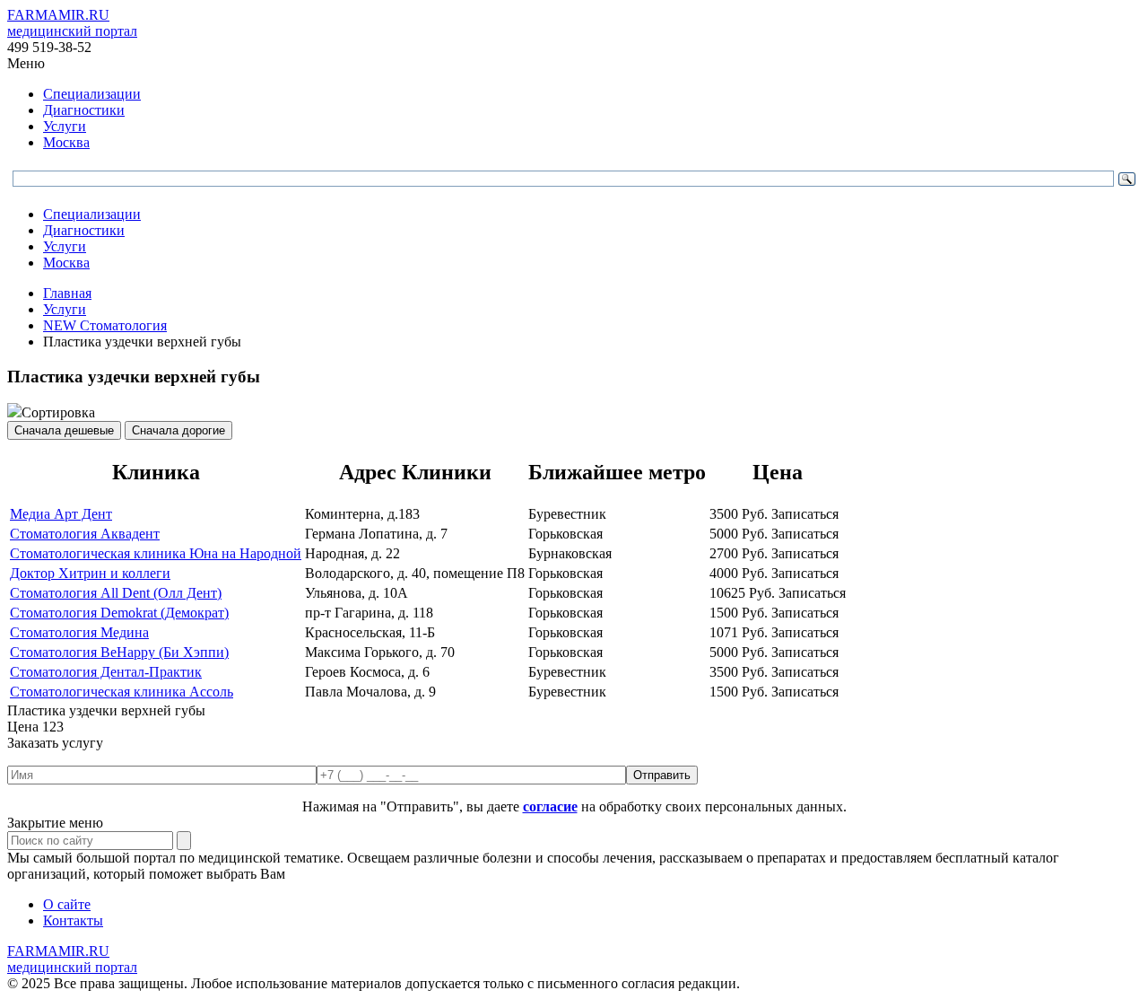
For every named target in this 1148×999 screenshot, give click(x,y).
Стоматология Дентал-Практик (106, 671)
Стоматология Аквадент (85, 533)
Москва (66, 142)
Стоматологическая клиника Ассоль (121, 691)
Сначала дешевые (64, 430)
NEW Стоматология (105, 325)
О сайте (67, 904)
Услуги (64, 126)
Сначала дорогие (178, 430)
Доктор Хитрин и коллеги (90, 573)
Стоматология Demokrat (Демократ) (119, 612)
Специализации (92, 93)
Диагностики (84, 110)
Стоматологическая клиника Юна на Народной (155, 553)
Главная (67, 293)
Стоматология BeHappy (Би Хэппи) (119, 652)
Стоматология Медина (79, 632)
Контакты (73, 920)
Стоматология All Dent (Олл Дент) (116, 592)
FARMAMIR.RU (72, 23)
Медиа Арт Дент (61, 513)
